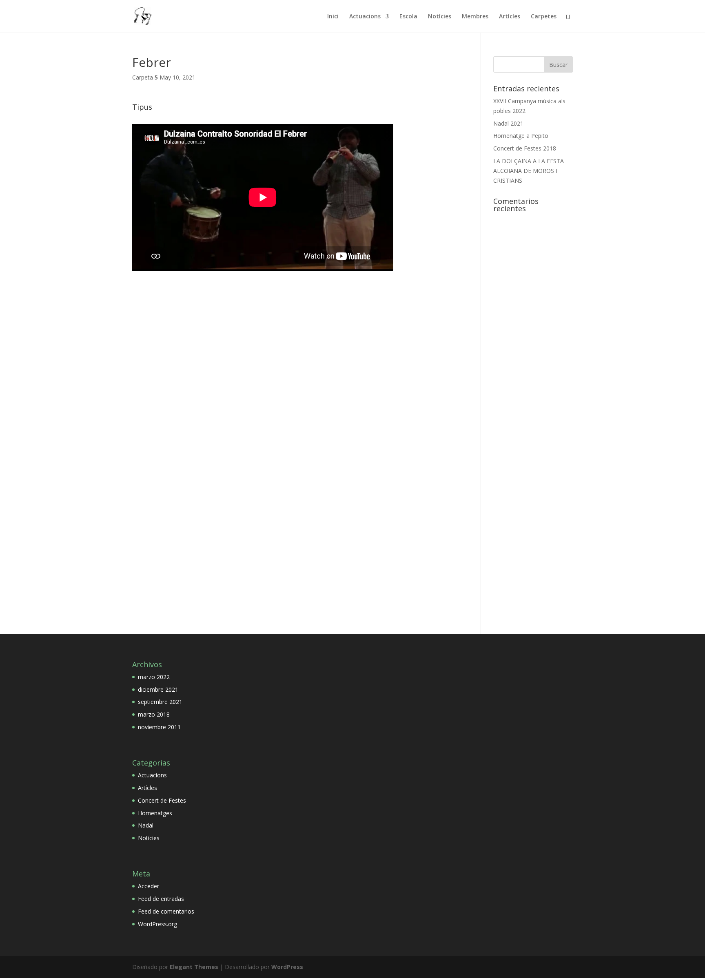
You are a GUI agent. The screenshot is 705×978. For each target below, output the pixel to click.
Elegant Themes (194, 967)
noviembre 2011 (159, 727)
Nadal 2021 (508, 123)
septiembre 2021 (160, 702)
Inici (333, 16)
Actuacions (365, 16)
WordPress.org (157, 924)
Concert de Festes (162, 800)
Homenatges (155, 813)
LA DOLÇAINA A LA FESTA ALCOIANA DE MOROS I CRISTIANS (528, 170)
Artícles (509, 16)
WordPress (287, 967)
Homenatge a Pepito (520, 135)
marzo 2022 (154, 677)
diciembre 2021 (158, 689)
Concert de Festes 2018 (524, 148)
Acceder (148, 886)
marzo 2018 (154, 714)
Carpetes (543, 16)
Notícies (439, 16)
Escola (408, 16)
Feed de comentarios (166, 911)
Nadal (145, 825)
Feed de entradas (161, 899)
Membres (475, 16)
